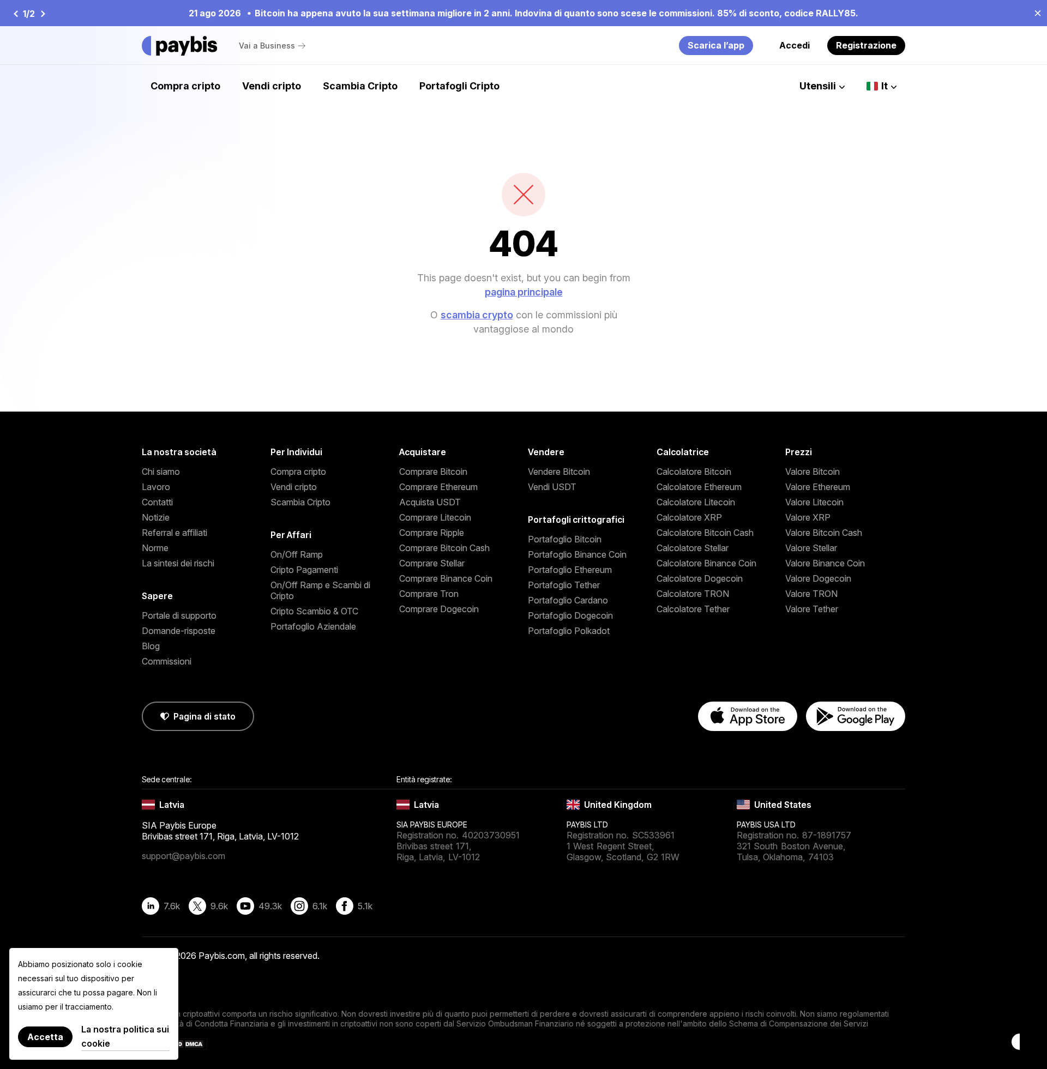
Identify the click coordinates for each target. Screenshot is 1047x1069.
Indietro (15, 13)
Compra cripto (185, 86)
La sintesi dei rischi (178, 563)
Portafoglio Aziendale (313, 626)
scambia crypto (477, 315)
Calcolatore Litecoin (696, 502)
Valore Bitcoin (812, 471)
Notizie (156, 517)
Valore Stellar (811, 547)
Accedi (794, 45)
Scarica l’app (716, 45)
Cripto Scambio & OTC (314, 611)
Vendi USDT (552, 486)
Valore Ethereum (817, 486)
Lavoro (156, 486)
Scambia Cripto (360, 86)
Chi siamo (161, 471)
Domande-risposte (178, 630)
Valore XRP (808, 517)
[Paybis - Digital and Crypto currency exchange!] (179, 46)
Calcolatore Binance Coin (706, 563)
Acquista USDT (430, 502)
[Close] (1034, 12)
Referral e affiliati (174, 532)
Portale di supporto (179, 615)
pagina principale (524, 292)
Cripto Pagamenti (304, 569)
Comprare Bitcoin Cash (444, 547)
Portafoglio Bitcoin (564, 539)
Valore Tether (811, 608)
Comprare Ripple (431, 532)
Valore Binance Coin (825, 563)
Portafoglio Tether (564, 584)
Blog (151, 646)
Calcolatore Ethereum (699, 486)
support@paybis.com (183, 855)
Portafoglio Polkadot (569, 630)
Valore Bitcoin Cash (823, 532)
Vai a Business (267, 45)
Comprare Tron (429, 593)
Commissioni (166, 661)
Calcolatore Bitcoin (694, 471)
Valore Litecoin (814, 502)
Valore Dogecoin (818, 578)
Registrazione (866, 45)
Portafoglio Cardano (568, 600)
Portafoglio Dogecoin (570, 615)
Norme (155, 547)
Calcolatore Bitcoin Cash (705, 532)
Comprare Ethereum (438, 486)
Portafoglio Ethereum (570, 569)
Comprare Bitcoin (433, 471)
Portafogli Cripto (459, 86)
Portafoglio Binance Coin (577, 554)
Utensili (817, 86)
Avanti (42, 13)
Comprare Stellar (432, 563)
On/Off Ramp (296, 554)
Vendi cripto (271, 86)
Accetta (45, 1036)
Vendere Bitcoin (559, 471)
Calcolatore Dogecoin (700, 578)
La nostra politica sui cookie (125, 1036)
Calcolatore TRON (693, 593)
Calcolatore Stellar (693, 547)
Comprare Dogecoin (439, 608)
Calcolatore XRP (689, 517)
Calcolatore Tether (693, 608)
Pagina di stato (204, 716)
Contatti (157, 502)
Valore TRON (811, 593)
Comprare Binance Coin (445, 578)
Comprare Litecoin (435, 517)
